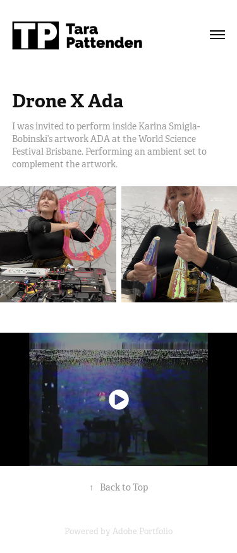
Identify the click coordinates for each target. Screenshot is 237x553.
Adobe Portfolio (142, 531)
